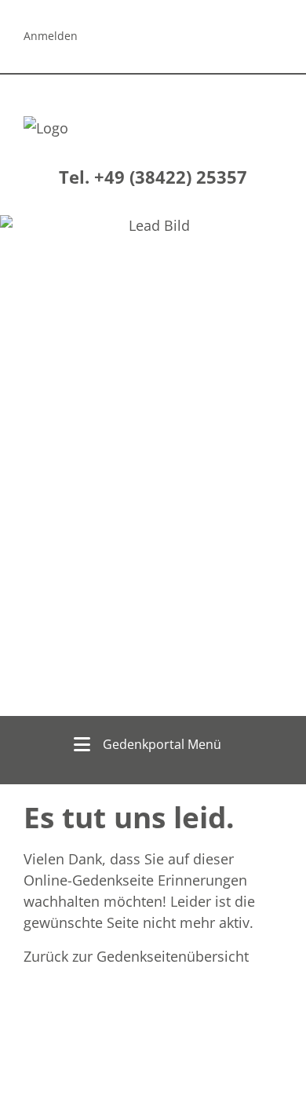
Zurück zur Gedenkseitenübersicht (136, 956)
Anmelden (51, 35)
